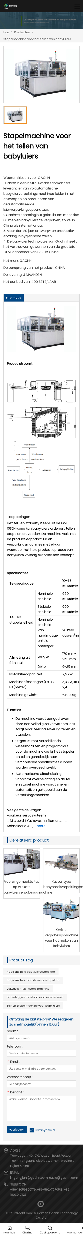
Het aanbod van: (16, 281)
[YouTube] (40, 1204)
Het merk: (11, 260)
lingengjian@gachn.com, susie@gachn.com (44, 1178)
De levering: (12, 274)
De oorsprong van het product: (28, 267)
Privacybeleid (45, 1130)
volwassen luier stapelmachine (28, 988)
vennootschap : (20, 1077)
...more (40, 826)
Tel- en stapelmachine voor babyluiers (33, 1005)
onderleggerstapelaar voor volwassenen (35, 997)
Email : (13, 1062)
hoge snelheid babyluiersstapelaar (31, 972)
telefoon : (15, 1047)
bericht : (15, 1093)
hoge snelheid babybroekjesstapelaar (33, 980)
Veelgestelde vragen (24, 810)
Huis (6, 32)
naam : (12, 1032)
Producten (22, 32)
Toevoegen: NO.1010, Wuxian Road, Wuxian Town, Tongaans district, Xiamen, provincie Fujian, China (42, 1160)
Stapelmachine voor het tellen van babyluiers (37, 39)
